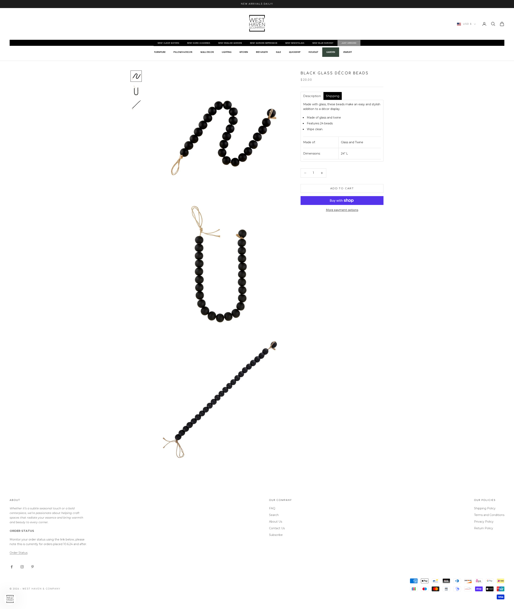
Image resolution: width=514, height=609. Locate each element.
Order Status (19, 553)
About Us (275, 521)
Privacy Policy (484, 521)
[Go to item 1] (136, 76)
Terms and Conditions (489, 515)
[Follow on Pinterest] (33, 567)
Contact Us (277, 528)
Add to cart (342, 188)
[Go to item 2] (136, 90)
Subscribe (276, 535)
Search (274, 515)
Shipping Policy (485, 508)
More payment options (342, 210)
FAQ (272, 508)
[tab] (312, 96)
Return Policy (483, 528)
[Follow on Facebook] (12, 567)
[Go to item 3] (136, 105)
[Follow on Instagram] (22, 567)
